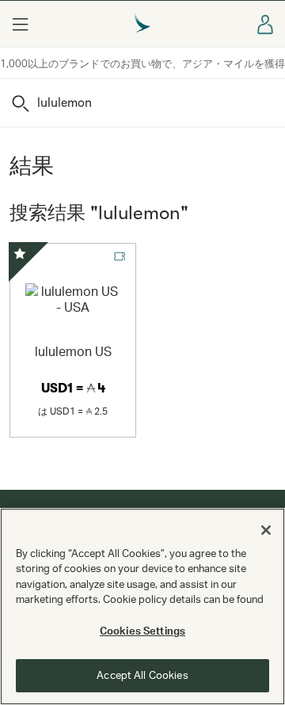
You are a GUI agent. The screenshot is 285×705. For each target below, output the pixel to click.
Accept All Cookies (142, 675)
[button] (20, 23)
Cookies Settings (142, 630)
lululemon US (73, 351)
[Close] (266, 530)
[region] (142, 606)
